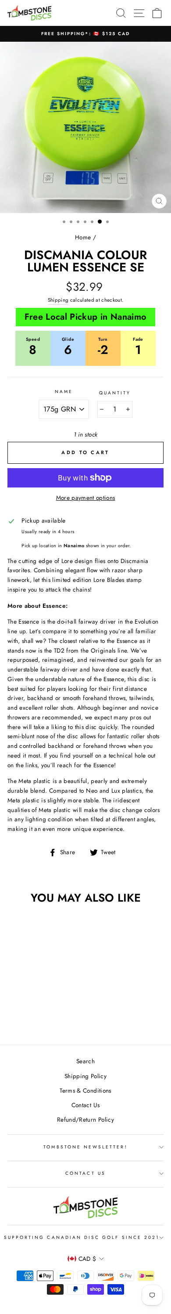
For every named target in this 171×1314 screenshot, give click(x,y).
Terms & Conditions (85, 1090)
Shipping (58, 299)
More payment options (85, 497)
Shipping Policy (85, 1076)
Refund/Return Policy (85, 1119)
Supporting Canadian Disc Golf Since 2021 (82, 1237)
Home (83, 237)
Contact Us (85, 1105)
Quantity (115, 393)
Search (85, 1061)
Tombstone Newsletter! (85, 1147)
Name (64, 391)
